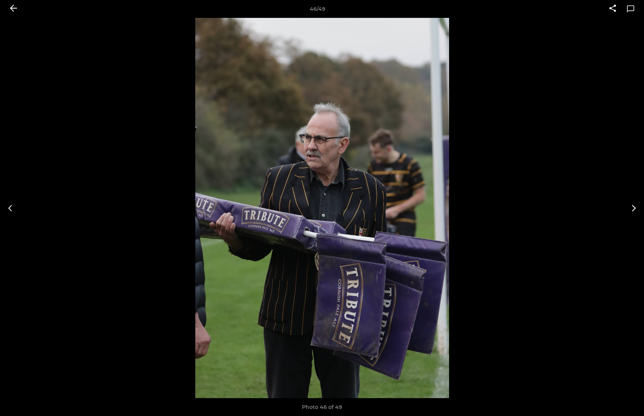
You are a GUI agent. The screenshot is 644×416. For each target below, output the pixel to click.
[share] (612, 9)
